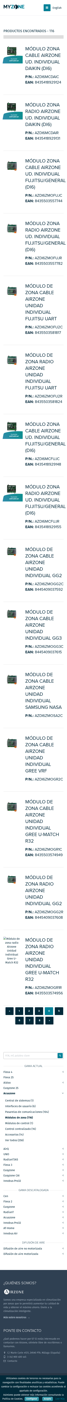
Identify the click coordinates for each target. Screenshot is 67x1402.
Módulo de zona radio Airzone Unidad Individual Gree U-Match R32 (42, 959)
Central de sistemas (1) (19, 1101)
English (57, 8)
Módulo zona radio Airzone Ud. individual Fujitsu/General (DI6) (45, 237)
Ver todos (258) (14, 1140)
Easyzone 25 (10, 1088)
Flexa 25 (8, 1077)
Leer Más (60, 1398)
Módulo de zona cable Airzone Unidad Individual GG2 (43, 563)
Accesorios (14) (14, 1135)
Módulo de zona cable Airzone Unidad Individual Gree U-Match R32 (42, 821)
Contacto (12, 1361)
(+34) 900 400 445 (16, 1357)
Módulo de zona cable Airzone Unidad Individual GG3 (43, 625)
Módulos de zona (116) (19, 1118)
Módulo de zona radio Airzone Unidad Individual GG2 (43, 891)
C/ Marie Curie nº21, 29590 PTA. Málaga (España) (33, 1352)
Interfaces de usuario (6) (20, 1106)
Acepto (47, 1398)
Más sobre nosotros (14, 1317)
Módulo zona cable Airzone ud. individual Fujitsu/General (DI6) (45, 174)
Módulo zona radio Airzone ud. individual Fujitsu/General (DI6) (45, 500)
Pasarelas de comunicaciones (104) (27, 1112)
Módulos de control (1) (19, 1123)
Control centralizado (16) (20, 1129)
